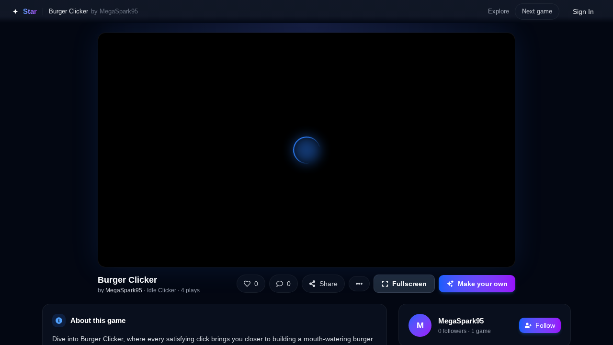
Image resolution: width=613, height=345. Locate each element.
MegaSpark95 (123, 290)
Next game (537, 11)
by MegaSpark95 (114, 11)
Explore (498, 11)
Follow (545, 325)
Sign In (583, 11)
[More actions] (359, 283)
